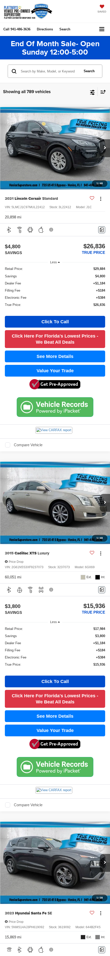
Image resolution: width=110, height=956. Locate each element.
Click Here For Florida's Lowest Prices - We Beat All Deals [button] (55, 339)
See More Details (55, 356)
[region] (55, 289)
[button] (17, 29)
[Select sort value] (102, 91)
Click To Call (55, 321)
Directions (45, 29)
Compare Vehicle (28, 445)
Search (89, 71)
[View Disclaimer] (51, 229)
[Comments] (101, 229)
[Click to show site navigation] (102, 29)
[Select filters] (92, 92)
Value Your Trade (55, 370)
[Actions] (100, 198)
